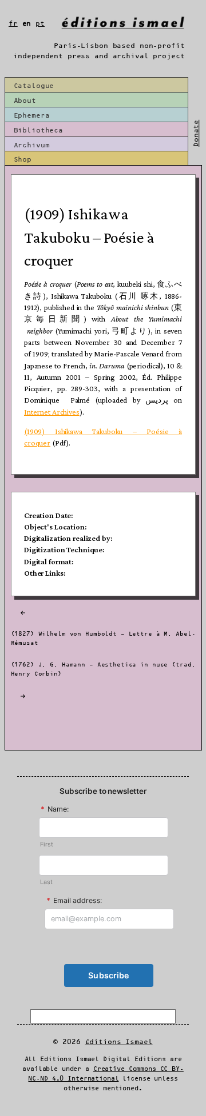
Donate (196, 133)
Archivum (32, 145)
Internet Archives (52, 411)
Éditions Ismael (119, 1042)
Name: (55, 809)
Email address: (74, 900)
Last (46, 882)
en (26, 24)
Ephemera (32, 116)
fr (13, 24)
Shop (22, 159)
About (25, 101)
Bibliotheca (39, 130)
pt (40, 24)
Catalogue (34, 86)
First (46, 844)
